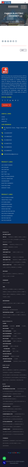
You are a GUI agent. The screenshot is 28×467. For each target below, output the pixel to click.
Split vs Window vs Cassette (19, 396)
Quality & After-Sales (7, 434)
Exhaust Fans (6, 187)
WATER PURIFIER (6, 445)
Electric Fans (6, 185)
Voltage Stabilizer (8, 213)
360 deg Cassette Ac (7, 264)
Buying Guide (6, 367)
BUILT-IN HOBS (5, 443)
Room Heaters (6, 208)
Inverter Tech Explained (8, 424)
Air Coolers (22, 369)
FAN (19, 443)
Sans (14, 351)
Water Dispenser (7, 215)
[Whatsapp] (4, 458)
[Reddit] (16, 41)
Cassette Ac (5, 249)
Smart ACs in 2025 (18, 421)
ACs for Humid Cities (7, 393)
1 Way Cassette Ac (6, 252)
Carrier (15, 236)
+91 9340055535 (8, 147)
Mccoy (19, 291)
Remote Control (7, 206)
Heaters (10, 372)
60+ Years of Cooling (7, 431)
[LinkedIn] (13, 41)
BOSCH (19, 333)
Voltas (10, 242)
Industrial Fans (7, 199)
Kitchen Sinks (6, 202)
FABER (18, 303)
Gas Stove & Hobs (14, 375)
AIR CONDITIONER (6, 386)
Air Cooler (5, 167)
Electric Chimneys (7, 183)
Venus (9, 296)
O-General (22, 239)
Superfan (18, 294)
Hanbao (4, 291)
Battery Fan (6, 174)
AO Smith (4, 303)
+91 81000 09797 (8, 133)
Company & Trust (6, 429)
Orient (4, 276)
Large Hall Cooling (17, 393)
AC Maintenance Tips (19, 414)
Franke (13, 348)
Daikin (20, 236)
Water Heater (6, 218)
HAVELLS (23, 303)
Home (3, 116)
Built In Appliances (7, 331)
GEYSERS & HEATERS (7, 307)
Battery (4, 171)
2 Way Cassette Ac (6, 257)
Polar (4, 294)
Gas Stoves (5, 346)
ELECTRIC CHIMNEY (13, 443)
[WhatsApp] (18, 100)
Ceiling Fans (12, 380)
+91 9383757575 (8, 143)
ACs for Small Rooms (21, 388)
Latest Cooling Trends (7, 426)
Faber (8, 282)
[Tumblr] (11, 41)
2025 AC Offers (18, 408)
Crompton (14, 273)
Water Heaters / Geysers (8, 312)
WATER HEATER (5, 440)
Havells (9, 291)
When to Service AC (6, 416)
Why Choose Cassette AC (19, 401)
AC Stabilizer (6, 356)
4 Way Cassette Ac (6, 259)
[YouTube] (15, 452)
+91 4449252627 (8, 136)
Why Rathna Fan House (17, 429)
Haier (24, 236)
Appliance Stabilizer (7, 358)
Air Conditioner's (7, 234)
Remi (8, 294)
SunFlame (19, 341)
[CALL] (4, 462)
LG (15, 338)
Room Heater (5, 309)
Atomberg (11, 289)
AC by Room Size (16, 406)
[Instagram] (14, 452)
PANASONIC (20, 338)
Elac (10, 314)
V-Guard (12, 276)
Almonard (5, 289)
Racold (23, 314)
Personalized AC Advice (18, 431)
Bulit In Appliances (7, 377)
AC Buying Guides (6, 406)
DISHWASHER (12, 440)
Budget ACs (14, 411)
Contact (4, 121)
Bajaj (4, 273)
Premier (12, 356)
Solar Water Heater (8, 211)
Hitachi (4, 239)
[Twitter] (5, 41)
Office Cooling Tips (18, 391)
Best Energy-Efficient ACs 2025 (9, 398)
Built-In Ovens (15, 377)
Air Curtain (5, 169)
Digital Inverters (7, 178)
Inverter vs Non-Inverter (8, 403)
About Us (4, 119)
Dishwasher (5, 181)
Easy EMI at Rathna (6, 411)
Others (4, 323)
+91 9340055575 (8, 150)
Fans (4, 286)
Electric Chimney (6, 375)
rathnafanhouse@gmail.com (11, 154)
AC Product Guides (7, 396)
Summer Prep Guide (6, 419)
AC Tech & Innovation (7, 421)
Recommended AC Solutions (9, 388)
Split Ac (4, 236)
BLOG (4, 384)
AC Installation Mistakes (17, 419)
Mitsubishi (16, 239)
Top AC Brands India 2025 (8, 401)
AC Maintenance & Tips (7, 414)
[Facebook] (3, 41)
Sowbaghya (12, 294)
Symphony (20, 273)
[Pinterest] (8, 41)
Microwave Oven (7, 204)
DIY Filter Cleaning (16, 416)
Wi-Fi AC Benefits (17, 426)
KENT (15, 303)
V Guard (4, 296)
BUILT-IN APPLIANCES (20, 440)
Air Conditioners (7, 165)
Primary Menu (25, 3)
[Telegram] (15, 100)
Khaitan (14, 291)
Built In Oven (6, 338)
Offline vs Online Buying (18, 434)
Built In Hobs (6, 328)
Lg (8, 239)
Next (22, 50)
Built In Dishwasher (7, 333)
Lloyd (11, 239)
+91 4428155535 (8, 140)
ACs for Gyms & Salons (8, 391)
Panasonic (5, 242)
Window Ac (5, 244)
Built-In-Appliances (8, 176)
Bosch (4, 282)
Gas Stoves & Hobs (7, 197)
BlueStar (10, 236)
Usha (8, 276)
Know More (5, 105)
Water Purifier (6, 220)
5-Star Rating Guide (18, 424)
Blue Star (10, 303)
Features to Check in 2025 (8, 408)
